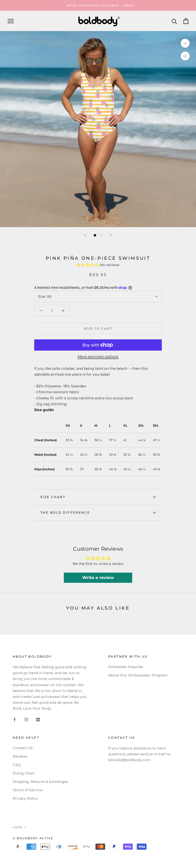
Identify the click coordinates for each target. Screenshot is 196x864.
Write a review (98, 577)
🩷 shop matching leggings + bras (98, 5)
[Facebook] (14, 719)
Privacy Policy (25, 798)
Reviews (20, 756)
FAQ (17, 764)
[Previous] (85, 235)
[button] (88, 265)
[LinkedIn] (38, 719)
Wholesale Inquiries (125, 666)
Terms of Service (27, 790)
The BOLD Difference (65, 512)
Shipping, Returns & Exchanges (40, 781)
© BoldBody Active (33, 838)
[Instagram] (26, 719)
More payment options (98, 356)
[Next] (111, 235)
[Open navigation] (11, 21)
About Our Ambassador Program (138, 675)
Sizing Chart (24, 773)
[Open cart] (185, 21)
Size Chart (52, 497)
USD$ (17, 827)
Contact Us (23, 748)
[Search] (174, 21)
